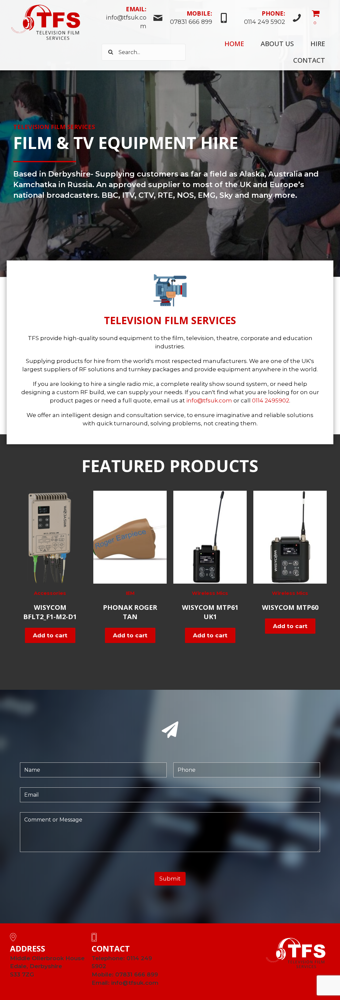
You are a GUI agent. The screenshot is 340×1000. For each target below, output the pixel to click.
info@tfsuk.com (209, 400)
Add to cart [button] (50, 635)
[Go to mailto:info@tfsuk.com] (132, 18)
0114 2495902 (270, 400)
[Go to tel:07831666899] (199, 19)
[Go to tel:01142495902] (268, 19)
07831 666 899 (136, 974)
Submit (170, 878)
